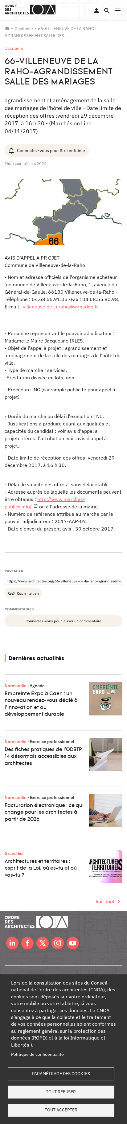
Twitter (42, 943)
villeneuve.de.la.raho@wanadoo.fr (60, 307)
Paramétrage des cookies (61, 1073)
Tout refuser (61, 1092)
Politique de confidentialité (37, 1054)
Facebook (27, 943)
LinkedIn (12, 943)
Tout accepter (61, 1110)
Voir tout (105, 901)
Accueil (7, 28)
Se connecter (96, 10)
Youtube (73, 943)
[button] (117, 10)
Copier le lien (28, 593)
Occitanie (23, 28)
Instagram (57, 943)
